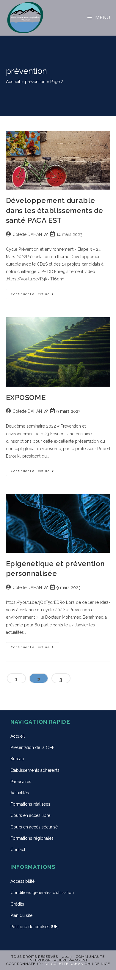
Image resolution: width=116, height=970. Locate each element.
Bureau (17, 758)
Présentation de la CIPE (32, 747)
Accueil (13, 81)
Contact (17, 849)
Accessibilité (22, 881)
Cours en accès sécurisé (34, 827)
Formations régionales (32, 838)
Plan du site (21, 915)
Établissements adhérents (34, 770)
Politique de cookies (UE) (34, 926)
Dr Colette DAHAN (64, 964)
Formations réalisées (30, 804)
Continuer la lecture (35, 292)
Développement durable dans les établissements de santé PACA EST (55, 210)
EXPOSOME (26, 397)
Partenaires (20, 781)
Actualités (19, 792)
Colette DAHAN (27, 234)
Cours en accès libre (30, 815)
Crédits (17, 904)
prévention (35, 81)
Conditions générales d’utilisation (42, 892)
